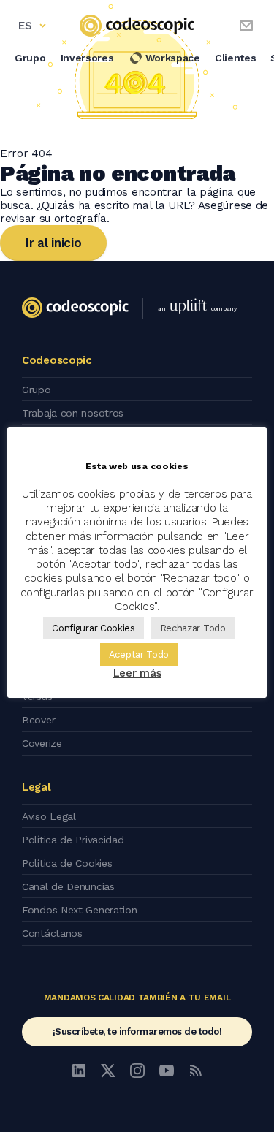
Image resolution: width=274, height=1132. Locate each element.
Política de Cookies (67, 863)
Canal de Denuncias (68, 886)
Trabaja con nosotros (72, 413)
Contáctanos (52, 933)
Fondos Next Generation (79, 910)
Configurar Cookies (93, 628)
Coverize (42, 743)
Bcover (38, 720)
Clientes (235, 58)
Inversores (87, 58)
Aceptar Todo (139, 654)
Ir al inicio (53, 242)
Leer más (137, 673)
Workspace (172, 58)
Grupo (30, 58)
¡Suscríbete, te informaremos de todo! (137, 1031)
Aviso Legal (49, 816)
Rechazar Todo (193, 628)
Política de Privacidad (72, 840)
